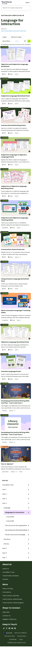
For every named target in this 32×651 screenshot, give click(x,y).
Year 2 (4, 494)
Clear (17, 41)
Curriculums (6, 592)
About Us (5, 569)
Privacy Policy (22, 636)
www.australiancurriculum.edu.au (13, 31)
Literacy (6, 544)
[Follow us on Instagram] (6, 628)
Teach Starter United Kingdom (13, 603)
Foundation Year (8, 485)
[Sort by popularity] (29, 41)
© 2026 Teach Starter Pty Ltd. (17, 643)
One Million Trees (8, 572)
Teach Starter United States (12, 599)
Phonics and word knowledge (15, 535)
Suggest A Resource (9, 619)
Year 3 (4, 499)
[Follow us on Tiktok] (3, 628)
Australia (8, 633)
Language (7, 508)
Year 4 (4, 503)
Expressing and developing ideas (16, 530)
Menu (28, 3)
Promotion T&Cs (10, 636)
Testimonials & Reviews (10, 576)
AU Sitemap (12, 639)
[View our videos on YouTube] (12, 628)
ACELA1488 (10, 517)
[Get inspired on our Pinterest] (15, 628)
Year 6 (4, 553)
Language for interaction (14, 512)
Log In (21, 639)
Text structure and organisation (16, 525)
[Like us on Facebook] (9, 628)
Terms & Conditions (20, 633)
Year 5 (4, 548)
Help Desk (6, 612)
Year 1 (4, 489)
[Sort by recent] (25, 41)
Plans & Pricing (7, 589)
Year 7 (4, 558)
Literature (7, 539)
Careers (5, 579)
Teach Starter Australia (10, 596)
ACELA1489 (10, 521)
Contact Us (6, 616)
